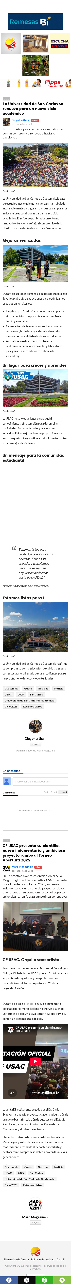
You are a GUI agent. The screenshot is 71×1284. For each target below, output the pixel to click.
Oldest (54, 792)
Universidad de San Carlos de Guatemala (29, 700)
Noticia (58, 688)
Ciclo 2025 (11, 706)
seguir (35, 743)
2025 (21, 694)
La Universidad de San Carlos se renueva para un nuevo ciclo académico (33, 108)
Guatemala (11, 688)
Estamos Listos (32, 706)
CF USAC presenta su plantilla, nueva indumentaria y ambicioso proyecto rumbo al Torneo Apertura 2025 (34, 852)
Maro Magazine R (22, 866)
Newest (63, 792)
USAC (8, 694)
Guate (28, 688)
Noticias (43, 688)
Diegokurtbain (21, 119)
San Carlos (36, 694)
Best (46, 792)
